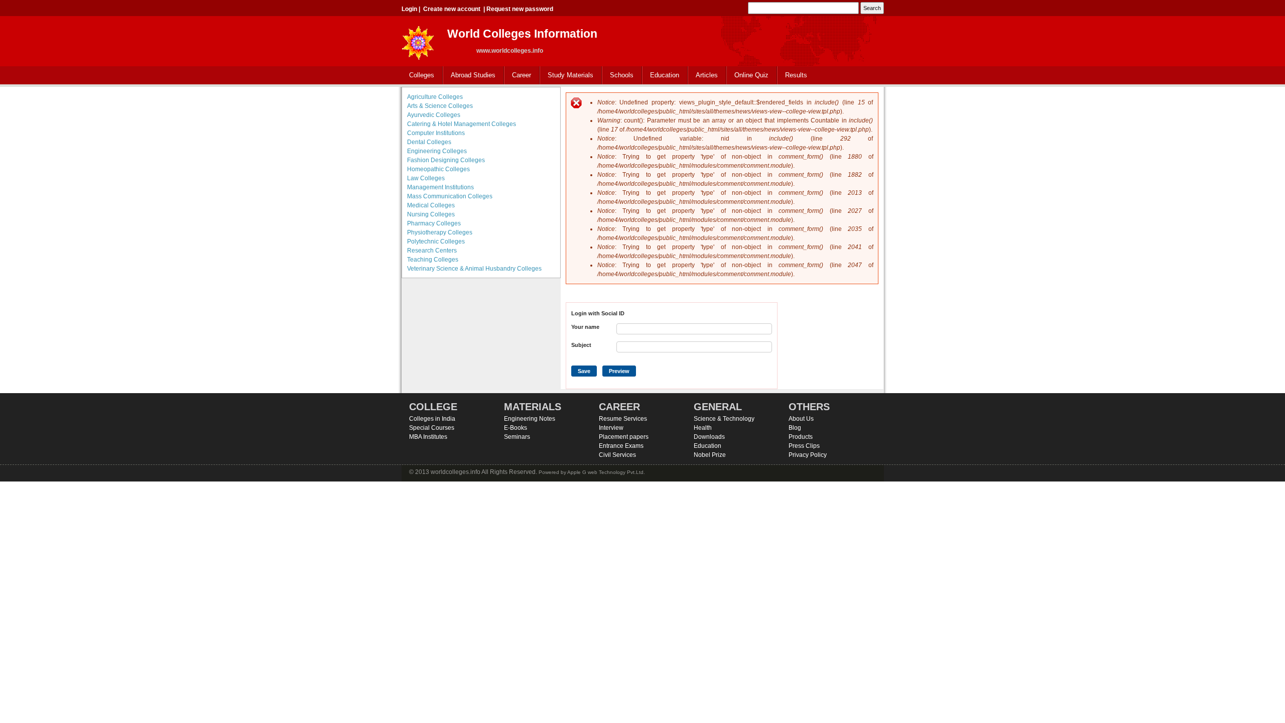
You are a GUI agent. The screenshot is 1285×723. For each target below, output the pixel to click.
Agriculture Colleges (435, 96)
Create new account (451, 9)
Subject (581, 345)
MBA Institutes (428, 436)
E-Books (515, 427)
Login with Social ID (597, 313)
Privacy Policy (808, 454)
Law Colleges (426, 178)
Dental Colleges (429, 142)
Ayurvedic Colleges (433, 114)
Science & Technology (724, 418)
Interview (611, 427)
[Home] (418, 40)
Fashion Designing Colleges (446, 160)
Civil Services (617, 454)
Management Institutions (440, 187)
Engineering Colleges (437, 151)
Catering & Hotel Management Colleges (461, 124)
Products (801, 436)
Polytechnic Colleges (436, 241)
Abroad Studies (469, 75)
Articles (707, 75)
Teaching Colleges (432, 259)
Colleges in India (432, 418)
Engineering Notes (529, 418)
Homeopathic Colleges (438, 169)
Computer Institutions (436, 133)
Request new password (519, 9)
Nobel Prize (710, 454)
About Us (801, 418)
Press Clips (804, 445)
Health (703, 427)
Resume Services (623, 418)
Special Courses (431, 427)
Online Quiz (751, 75)
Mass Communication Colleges (449, 196)
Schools (617, 75)
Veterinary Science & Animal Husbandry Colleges (474, 268)
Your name (585, 327)
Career (517, 75)
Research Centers (432, 250)
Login (409, 9)
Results (796, 75)
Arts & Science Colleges (440, 105)
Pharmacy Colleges (434, 223)
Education (660, 75)
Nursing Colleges (431, 214)
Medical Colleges (431, 205)
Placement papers (624, 436)
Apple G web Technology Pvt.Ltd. (606, 472)
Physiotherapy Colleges (439, 232)
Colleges (418, 75)
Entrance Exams (621, 445)
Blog (795, 427)
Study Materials (566, 75)
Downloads (709, 436)
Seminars (517, 436)
